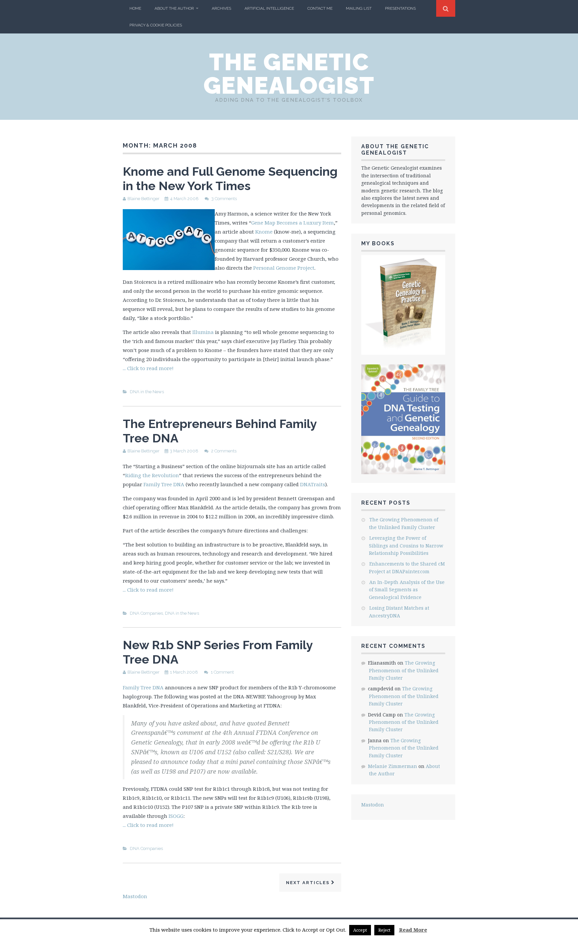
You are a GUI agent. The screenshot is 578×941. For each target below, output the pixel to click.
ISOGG (176, 815)
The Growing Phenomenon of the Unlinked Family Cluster (404, 670)
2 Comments (223, 450)
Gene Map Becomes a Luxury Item (292, 222)
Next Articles (308, 882)
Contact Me (319, 8)
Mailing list (359, 8)
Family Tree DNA (163, 484)
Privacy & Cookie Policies (155, 25)
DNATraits (312, 484)
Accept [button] (360, 930)
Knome (264, 231)
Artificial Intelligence (269, 8)
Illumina (203, 332)
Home (135, 8)
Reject (384, 930)
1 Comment (222, 672)
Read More (413, 929)
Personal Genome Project (283, 267)
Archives (221, 8)
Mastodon (372, 804)
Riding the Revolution (152, 475)
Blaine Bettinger (143, 198)
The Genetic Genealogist (289, 73)
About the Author (174, 8)
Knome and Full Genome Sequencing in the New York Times (230, 178)
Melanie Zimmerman (392, 766)
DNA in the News (147, 391)
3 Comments (224, 198)
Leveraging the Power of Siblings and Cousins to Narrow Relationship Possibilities (406, 545)
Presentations (400, 8)
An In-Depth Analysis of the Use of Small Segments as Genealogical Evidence (407, 589)
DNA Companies (146, 613)
